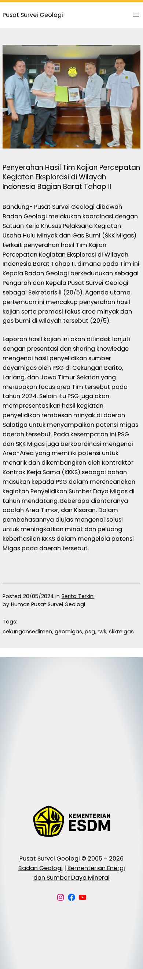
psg (90, 631)
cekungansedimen (27, 631)
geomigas (68, 631)
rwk (102, 631)
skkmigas (121, 631)
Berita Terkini (78, 596)
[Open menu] (136, 15)
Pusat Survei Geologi (49, 858)
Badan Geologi (40, 868)
